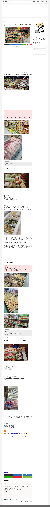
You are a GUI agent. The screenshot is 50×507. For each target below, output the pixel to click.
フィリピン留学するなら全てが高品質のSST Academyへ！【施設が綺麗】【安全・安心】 (19, 433)
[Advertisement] (25, 10)
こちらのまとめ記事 (40, 43)
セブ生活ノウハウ (6, 472)
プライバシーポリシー (42, 1)
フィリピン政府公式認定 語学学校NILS (9, 427)
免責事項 (38, 1)
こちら (38, 42)
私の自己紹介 (39, 40)
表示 (18, 67)
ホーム (30, 1)
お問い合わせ (33, 1)
